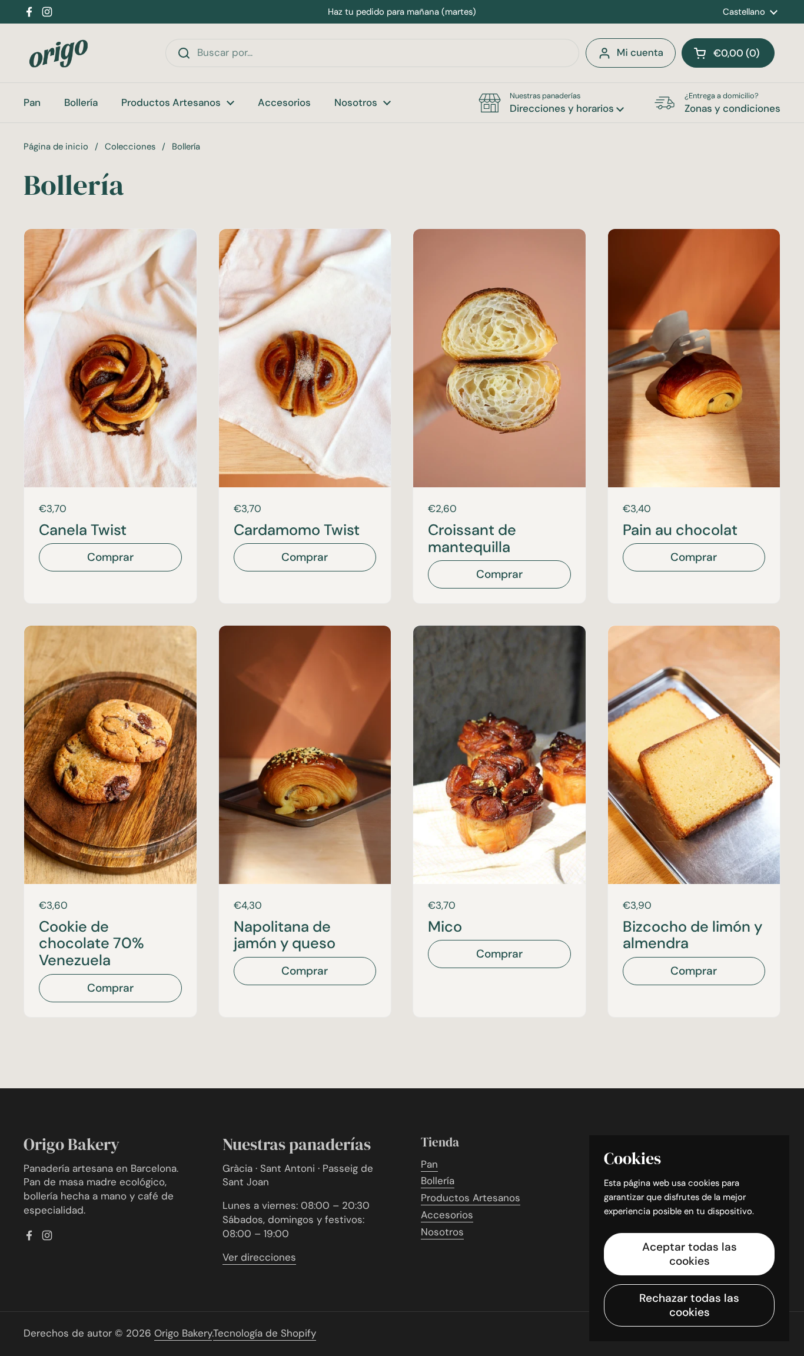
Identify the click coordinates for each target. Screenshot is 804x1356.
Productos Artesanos (470, 1197)
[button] (728, 53)
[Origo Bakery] (59, 53)
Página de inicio (56, 146)
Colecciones (130, 146)
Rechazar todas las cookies (689, 1305)
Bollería (437, 1180)
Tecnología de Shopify (264, 1333)
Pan (429, 1164)
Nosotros (442, 1231)
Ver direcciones (259, 1257)
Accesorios (447, 1214)
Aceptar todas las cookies (689, 1253)
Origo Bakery (183, 1333)
